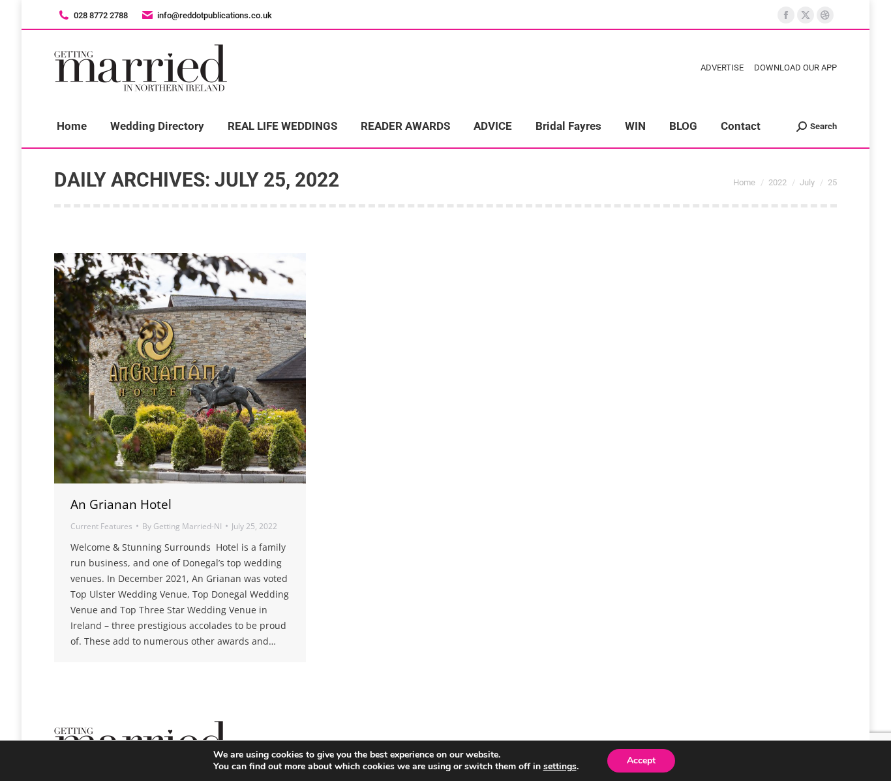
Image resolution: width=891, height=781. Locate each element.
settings (560, 767)
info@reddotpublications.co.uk (214, 15)
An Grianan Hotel (121, 504)
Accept (641, 760)
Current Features (101, 526)
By (182, 526)
